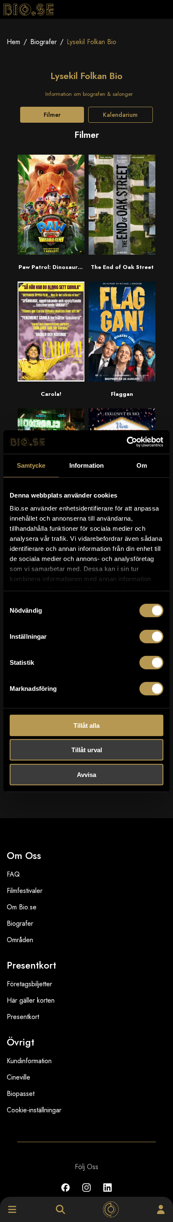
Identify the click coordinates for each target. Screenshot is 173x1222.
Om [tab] (141, 465)
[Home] (111, 1209)
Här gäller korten (31, 1000)
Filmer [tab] (52, 115)
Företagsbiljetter (29, 984)
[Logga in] (161, 1209)
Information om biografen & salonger (89, 94)
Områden (20, 940)
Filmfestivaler (24, 890)
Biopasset (20, 1093)
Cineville (18, 1077)
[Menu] (12, 1209)
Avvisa (86, 774)
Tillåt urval (86, 749)
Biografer (43, 42)
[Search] (60, 1209)
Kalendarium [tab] (120, 115)
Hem (13, 42)
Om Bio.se (22, 907)
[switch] (151, 636)
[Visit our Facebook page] (65, 1193)
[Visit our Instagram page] (86, 1193)
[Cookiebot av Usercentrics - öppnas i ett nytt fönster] (126, 442)
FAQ (13, 874)
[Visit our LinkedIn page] (107, 1193)
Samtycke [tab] (31, 465)
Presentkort (23, 1017)
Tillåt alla (86, 725)
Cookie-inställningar (34, 1110)
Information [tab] (86, 465)
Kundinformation (29, 1061)
